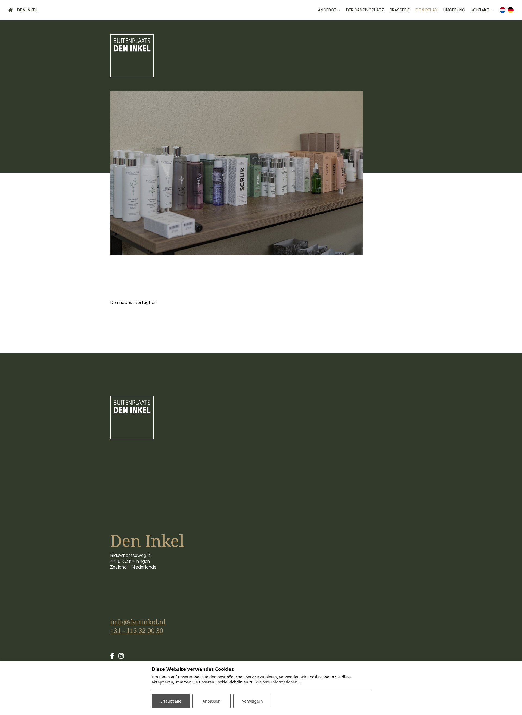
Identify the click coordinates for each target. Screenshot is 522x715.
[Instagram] (121, 656)
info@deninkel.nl (138, 621)
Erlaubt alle (170, 701)
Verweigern (252, 701)
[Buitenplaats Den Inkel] (132, 55)
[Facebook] (112, 656)
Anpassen (211, 701)
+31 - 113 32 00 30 (136, 630)
